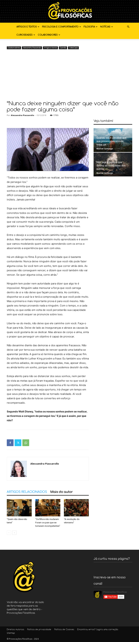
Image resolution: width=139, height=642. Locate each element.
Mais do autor (61, 492)
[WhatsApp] (25, 442)
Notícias (105, 27)
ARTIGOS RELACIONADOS (27, 492)
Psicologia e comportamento (60, 27)
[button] (128, 26)
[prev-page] (9, 533)
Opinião (63, 48)
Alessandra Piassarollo (32, 48)
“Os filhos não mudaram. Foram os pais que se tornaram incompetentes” (47, 522)
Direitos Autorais (15, 630)
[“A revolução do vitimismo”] (76, 507)
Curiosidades (24, 35)
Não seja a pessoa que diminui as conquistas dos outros (111, 165)
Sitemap (11, 633)
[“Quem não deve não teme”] (19, 507)
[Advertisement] (69, 75)
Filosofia (89, 27)
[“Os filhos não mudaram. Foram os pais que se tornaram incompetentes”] (47, 507)
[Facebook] (10, 442)
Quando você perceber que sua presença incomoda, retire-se (111, 141)
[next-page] (14, 533)
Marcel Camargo (104, 148)
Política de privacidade (39, 630)
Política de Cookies (64, 630)
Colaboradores (48, 35)
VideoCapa (73, 48)
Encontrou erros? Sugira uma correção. (97, 630)
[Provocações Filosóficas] (69, 11)
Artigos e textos (26, 27)
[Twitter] (18, 442)
